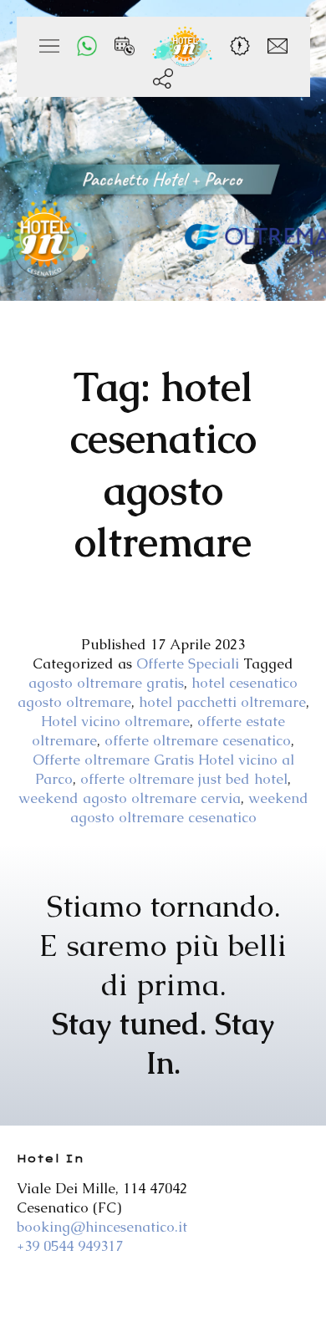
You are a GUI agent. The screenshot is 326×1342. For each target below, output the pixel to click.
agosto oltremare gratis (106, 683)
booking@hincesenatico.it (102, 1226)
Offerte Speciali (187, 663)
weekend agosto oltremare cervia (129, 798)
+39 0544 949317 (70, 1246)
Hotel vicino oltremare (115, 721)
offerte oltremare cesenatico (197, 740)
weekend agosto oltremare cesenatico (189, 807)
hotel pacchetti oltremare (222, 702)
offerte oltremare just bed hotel (184, 779)
